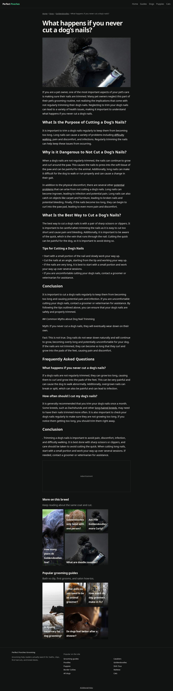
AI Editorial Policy (86, 688)
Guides (143, 4)
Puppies (160, 4)
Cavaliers (117, 659)
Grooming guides (71, 659)
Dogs (151, 4)
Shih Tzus (118, 666)
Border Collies (70, 669)
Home (135, 4)
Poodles (67, 662)
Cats (168, 4)
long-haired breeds (106, 408)
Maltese (117, 669)
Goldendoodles (62, 13)
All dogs (67, 673)
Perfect (11, 3)
